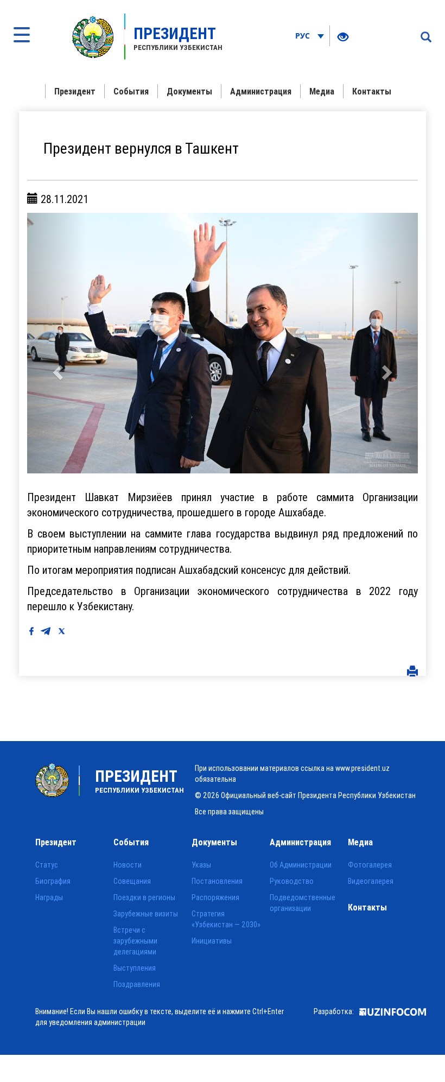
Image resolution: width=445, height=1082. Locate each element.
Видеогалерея (370, 881)
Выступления (134, 968)
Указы (201, 865)
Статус (46, 865)
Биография (53, 881)
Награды (49, 897)
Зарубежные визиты (145, 914)
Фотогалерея (370, 865)
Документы (189, 91)
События (131, 91)
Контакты (371, 91)
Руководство (292, 881)
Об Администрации (301, 865)
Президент (75, 91)
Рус (303, 35)
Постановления (217, 881)
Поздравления (136, 984)
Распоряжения (215, 897)
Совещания (132, 881)
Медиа (321, 91)
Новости (127, 865)
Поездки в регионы (144, 897)
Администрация (260, 91)
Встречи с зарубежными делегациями (135, 941)
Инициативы (212, 941)
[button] (56, 343)
